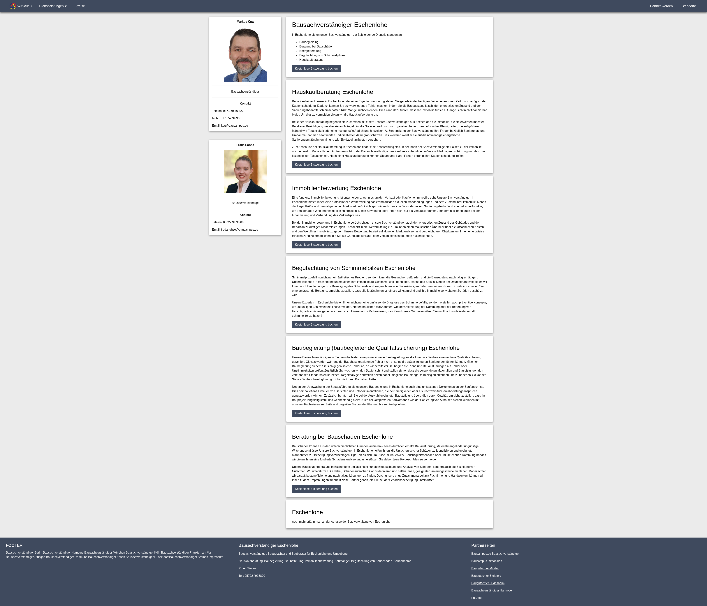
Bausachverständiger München (104, 552)
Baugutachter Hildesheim (487, 583)
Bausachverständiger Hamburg (63, 552)
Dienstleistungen (52, 6)
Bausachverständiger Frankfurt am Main (187, 552)
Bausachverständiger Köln (143, 552)
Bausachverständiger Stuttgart (25, 557)
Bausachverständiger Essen (106, 557)
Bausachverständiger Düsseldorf (147, 557)
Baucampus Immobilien (486, 561)
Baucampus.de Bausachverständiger (495, 553)
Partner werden (661, 6)
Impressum (216, 557)
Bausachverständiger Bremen (188, 557)
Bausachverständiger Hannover (492, 590)
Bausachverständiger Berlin (24, 552)
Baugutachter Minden (485, 568)
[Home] (21, 6)
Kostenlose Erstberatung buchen (316, 68)
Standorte (689, 6)
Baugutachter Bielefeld (486, 575)
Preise (80, 6)
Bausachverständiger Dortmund (66, 557)
